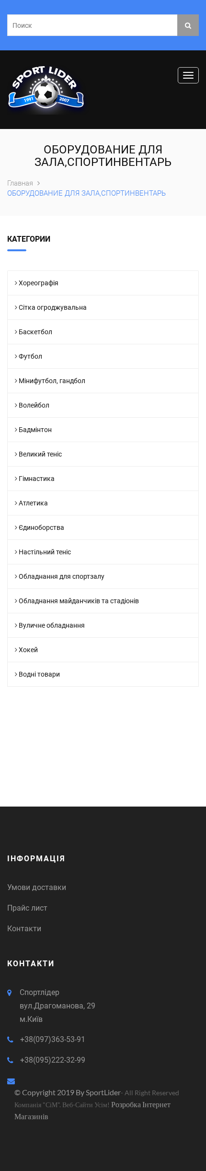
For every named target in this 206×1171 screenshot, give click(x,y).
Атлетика (33, 503)
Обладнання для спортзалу (61, 576)
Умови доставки (36, 887)
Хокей (28, 650)
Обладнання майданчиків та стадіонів (79, 601)
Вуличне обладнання (52, 625)
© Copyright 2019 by (50, 1092)
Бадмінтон (35, 429)
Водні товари (39, 674)
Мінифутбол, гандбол (52, 381)
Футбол (30, 356)
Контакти (24, 928)
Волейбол (34, 405)
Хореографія (38, 283)
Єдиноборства (41, 527)
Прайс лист (27, 908)
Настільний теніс (45, 552)
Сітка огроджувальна (53, 307)
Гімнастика (37, 478)
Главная (21, 183)
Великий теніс (40, 454)
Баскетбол (35, 332)
